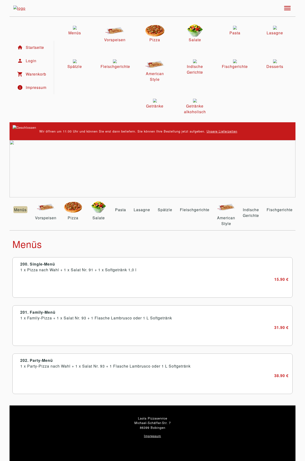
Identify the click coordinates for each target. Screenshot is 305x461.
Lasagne (142, 209)
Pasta (120, 209)
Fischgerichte (280, 209)
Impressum (152, 436)
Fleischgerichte (194, 209)
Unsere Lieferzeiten (222, 131)
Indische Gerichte (251, 212)
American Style (226, 220)
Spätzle (165, 209)
